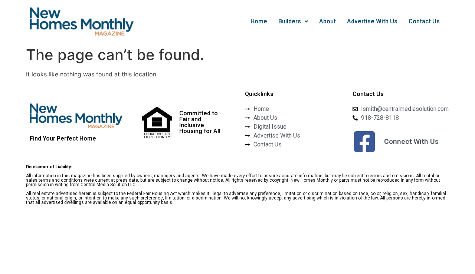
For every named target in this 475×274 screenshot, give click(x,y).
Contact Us (424, 21)
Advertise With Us (372, 21)
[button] (293, 21)
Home (258, 21)
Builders (289, 21)
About (327, 21)
